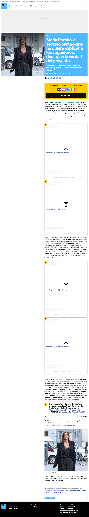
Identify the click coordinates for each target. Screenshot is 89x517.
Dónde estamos (13, 508)
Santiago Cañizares (15, 1)
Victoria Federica (49, 497)
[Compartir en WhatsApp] (48, 78)
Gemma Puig (56, 1)
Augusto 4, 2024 (78, 412)
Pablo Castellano (60, 108)
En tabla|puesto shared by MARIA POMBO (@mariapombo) (66, 177)
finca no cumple (57, 253)
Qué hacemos (12, 506)
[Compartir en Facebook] (54, 78)
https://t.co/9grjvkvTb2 (70, 410)
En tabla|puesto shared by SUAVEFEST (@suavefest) (66, 314)
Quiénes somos (13, 505)
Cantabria (78, 243)
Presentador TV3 (41, 1)
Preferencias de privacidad (69, 510)
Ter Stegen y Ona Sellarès (28, 1)
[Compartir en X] (45, 78)
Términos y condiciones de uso (70, 505)
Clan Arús (49, 1)
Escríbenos (34, 506)
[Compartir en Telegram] (51, 78)
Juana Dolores (5, 1)
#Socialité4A (54, 410)
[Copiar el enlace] (60, 78)
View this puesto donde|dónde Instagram (57, 152)
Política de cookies (66, 508)
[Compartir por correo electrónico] (57, 78)
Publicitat (34, 505)
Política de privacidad (67, 506)
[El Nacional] (4, 6)
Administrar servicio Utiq (68, 512)
